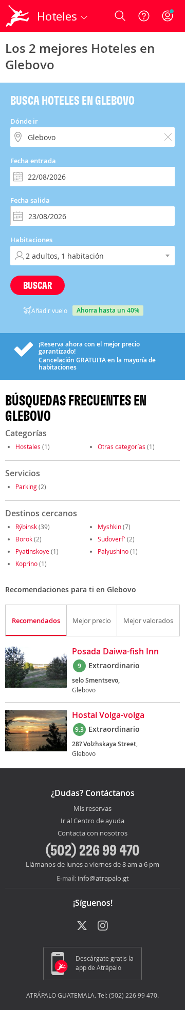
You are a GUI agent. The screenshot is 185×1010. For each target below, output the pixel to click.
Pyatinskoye (32, 551)
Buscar (37, 285)
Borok (23, 539)
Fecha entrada (33, 160)
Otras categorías (121, 446)
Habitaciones (31, 239)
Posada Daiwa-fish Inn (115, 652)
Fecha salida (30, 200)
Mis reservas (92, 809)
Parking (26, 486)
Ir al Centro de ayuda (92, 821)
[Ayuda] (144, 16)
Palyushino (113, 551)
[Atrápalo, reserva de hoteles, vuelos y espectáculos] (17, 16)
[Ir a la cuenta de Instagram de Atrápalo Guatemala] (103, 926)
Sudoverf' (111, 539)
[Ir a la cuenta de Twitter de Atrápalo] (82, 926)
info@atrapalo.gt (103, 878)
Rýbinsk (26, 526)
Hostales (28, 446)
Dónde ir (24, 121)
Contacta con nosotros (92, 833)
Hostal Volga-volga (108, 715)
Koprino (26, 563)
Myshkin (109, 526)
